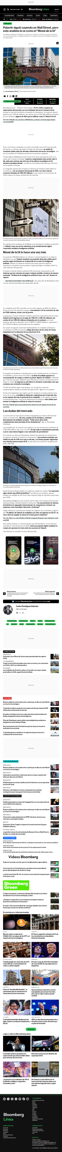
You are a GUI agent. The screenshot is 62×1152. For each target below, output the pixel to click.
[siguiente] (57, 593)
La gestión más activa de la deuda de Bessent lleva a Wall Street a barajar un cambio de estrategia (17, 594)
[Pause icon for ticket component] (4, 19)
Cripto (4, 1133)
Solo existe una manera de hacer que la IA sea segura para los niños (24, 847)
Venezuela (34, 1107)
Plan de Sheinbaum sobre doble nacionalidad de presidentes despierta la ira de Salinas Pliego (24, 721)
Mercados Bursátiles (50, 624)
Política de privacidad (37, 1129)
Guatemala (34, 1120)
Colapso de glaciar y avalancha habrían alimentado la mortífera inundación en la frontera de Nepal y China (25, 894)
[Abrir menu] (4, 9)
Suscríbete (34, 1127)
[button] (57, 43)
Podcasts (5, 1136)
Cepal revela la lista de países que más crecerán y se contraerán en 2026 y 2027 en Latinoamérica (25, 664)
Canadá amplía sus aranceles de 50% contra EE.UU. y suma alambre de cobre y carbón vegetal (16, 964)
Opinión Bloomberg (10, 838)
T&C (33, 1133)
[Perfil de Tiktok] (23, 1099)
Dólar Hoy (5, 1130)
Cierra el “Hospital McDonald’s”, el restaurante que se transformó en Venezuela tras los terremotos (15, 991)
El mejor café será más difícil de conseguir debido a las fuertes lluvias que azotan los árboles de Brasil (25, 907)
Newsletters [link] (20, 15)
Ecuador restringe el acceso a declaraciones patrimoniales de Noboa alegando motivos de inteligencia (25, 715)
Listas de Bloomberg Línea (9, 1137)
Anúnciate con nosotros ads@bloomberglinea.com (44, 1142)
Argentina (34, 1104)
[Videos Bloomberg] (31, 857)
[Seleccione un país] (21, 9)
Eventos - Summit (36, 1139)
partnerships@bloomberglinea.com (40, 1141)
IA (7, 624)
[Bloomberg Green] (31, 885)
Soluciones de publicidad (38, 1145)
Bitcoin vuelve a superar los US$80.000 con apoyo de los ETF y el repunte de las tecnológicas (16, 936)
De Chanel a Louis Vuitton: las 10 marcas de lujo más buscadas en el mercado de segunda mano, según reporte (43, 1082)
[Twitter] (20, 613)
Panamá (34, 1113)
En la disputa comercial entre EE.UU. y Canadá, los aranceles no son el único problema (30, 843)
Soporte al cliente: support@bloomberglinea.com (43, 1144)
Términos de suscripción (38, 1130)
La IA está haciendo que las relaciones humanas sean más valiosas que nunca (28, 852)
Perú (33, 1110)
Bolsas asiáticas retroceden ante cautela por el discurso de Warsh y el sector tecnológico (44, 593)
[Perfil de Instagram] (16, 1099)
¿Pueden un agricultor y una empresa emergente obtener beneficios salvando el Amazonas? (23, 901)
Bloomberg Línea (23, 621)
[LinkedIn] (23, 613)
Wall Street (14, 624)
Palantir (40, 621)
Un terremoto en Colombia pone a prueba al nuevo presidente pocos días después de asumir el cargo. (24, 869)
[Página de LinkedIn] (20, 1099)
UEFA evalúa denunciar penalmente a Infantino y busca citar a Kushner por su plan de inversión (44, 1021)
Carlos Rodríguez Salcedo (11, 91)
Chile (33, 1109)
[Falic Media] (57, 11)
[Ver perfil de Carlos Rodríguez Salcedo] (9, 610)
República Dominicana (37, 1119)
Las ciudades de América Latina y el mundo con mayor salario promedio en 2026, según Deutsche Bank (24, 671)
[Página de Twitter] (8, 1099)
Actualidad (5, 1132)
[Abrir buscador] (8, 9)
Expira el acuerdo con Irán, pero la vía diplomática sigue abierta (25, 862)
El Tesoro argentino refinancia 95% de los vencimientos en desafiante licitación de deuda (44, 936)
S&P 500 (33, 621)
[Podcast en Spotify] (27, 1099)
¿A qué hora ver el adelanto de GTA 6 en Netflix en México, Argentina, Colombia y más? (16, 1081)
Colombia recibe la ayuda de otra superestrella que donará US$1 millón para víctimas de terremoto (25, 709)
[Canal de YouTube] (12, 1099)
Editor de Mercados (21, 609)
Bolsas (21, 624)
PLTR (36, 108)
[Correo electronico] (17, 613)
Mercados (7, 23)
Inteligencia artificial (49, 621)
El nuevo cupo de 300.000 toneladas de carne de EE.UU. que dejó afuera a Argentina (44, 964)
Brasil (33, 1101)
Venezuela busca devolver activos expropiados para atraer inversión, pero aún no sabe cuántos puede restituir (43, 993)
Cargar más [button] (31, 1029)
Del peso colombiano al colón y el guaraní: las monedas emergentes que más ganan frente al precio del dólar (22, 791)
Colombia (34, 1106)
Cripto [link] (45, 15)
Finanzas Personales (8, 1135)
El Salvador (35, 1117)
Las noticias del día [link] (9, 15)
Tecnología (35, 1132)
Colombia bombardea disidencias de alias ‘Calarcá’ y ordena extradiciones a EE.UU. (16, 1021)
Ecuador (34, 1111)
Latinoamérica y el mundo (38, 1100)
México (34, 1103)
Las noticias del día (12, 621)
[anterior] (4, 593)
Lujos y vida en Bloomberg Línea (17, 1034)
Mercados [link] (29, 15)
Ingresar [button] (57, 9)
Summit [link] (38, 15)
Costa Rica (34, 1116)
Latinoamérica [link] (53, 15)
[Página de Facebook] (4, 1099)
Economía (5, 1127)
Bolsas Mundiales (30, 624)
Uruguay (34, 1114)
